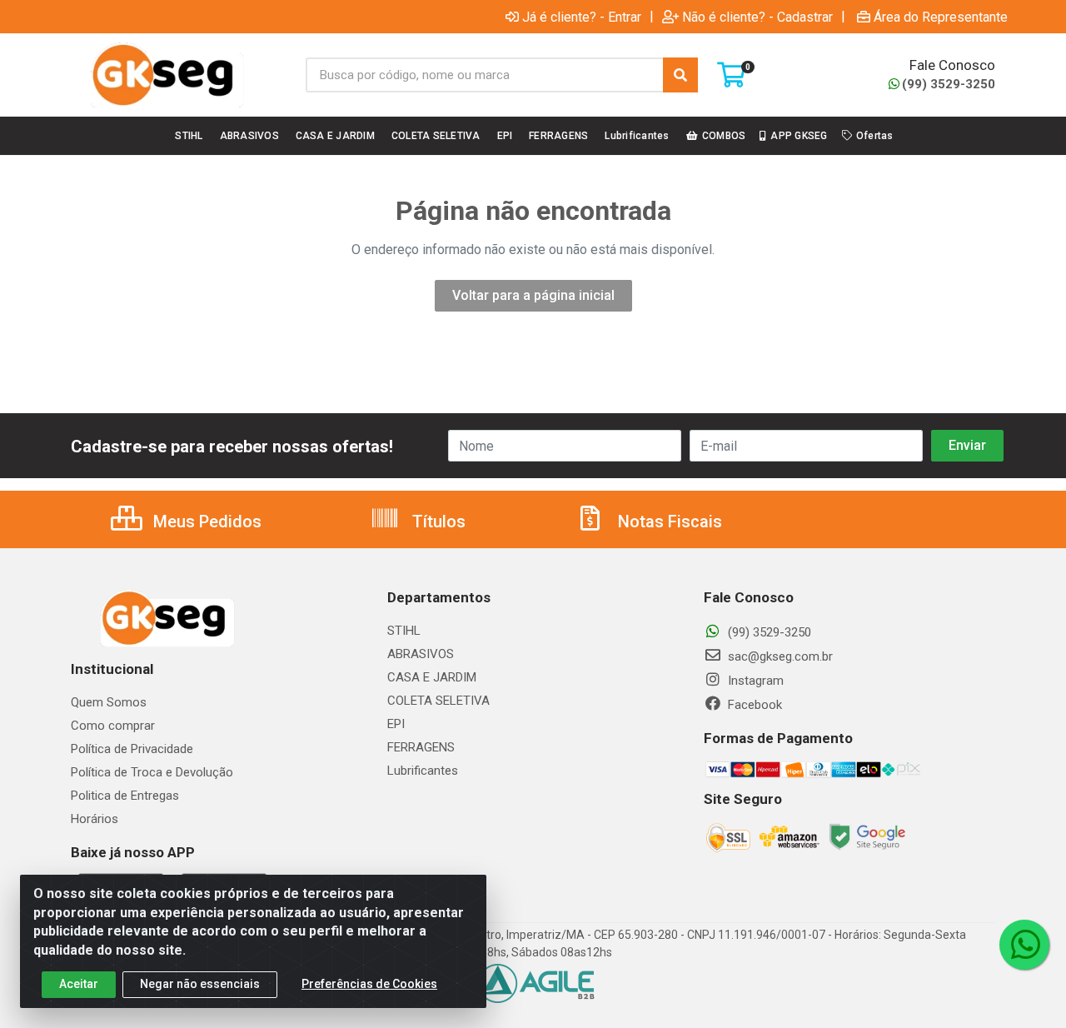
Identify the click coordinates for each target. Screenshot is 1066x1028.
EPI (396, 723)
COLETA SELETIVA (438, 700)
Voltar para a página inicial (533, 295)
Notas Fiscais (668, 521)
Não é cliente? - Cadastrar (757, 16)
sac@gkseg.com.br (779, 656)
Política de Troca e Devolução (152, 772)
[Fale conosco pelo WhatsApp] (1024, 945)
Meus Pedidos (205, 521)
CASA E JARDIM (431, 677)
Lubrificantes (422, 770)
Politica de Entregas (125, 795)
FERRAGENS (421, 747)
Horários (94, 818)
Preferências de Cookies (369, 984)
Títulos (437, 521)
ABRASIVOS (420, 653)
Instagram (754, 680)
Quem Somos (109, 702)
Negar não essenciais (200, 984)
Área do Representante (941, 16)
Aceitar (78, 984)
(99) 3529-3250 (948, 84)
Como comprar (113, 725)
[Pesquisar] (680, 74)
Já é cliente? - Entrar (581, 16)
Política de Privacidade (132, 748)
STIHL (404, 630)
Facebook (753, 704)
